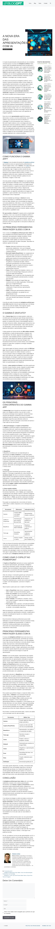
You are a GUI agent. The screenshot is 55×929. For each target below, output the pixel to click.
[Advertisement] (27, 16)
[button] (50, 3)
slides (27, 165)
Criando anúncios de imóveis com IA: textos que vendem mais (48, 97)
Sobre (40, 3)
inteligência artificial (29, 162)
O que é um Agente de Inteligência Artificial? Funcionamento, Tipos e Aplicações (47, 120)
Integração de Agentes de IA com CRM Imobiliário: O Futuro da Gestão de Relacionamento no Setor (48, 107)
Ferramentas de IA (7, 49)
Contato (45, 3)
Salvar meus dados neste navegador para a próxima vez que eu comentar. (19, 912)
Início (30, 3)
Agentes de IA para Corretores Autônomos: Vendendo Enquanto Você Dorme (47, 88)
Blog (35, 3)
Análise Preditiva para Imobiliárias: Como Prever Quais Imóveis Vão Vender (48, 70)
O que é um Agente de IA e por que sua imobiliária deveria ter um (48, 79)
